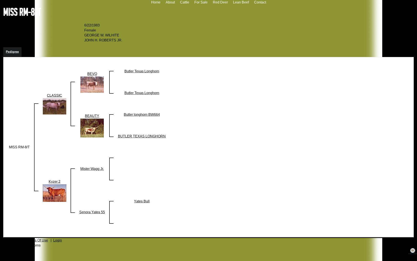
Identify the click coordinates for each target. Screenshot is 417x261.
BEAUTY (92, 116)
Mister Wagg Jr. (92, 169)
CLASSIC (10, 20)
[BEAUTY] (92, 128)
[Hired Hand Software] (412, 254)
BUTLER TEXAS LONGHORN (142, 136)
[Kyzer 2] (54, 193)
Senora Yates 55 (92, 212)
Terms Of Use (37, 240)
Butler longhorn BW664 (142, 114)
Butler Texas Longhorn (141, 71)
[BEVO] (92, 84)
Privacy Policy (11, 240)
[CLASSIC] (54, 106)
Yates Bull (142, 201)
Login (57, 240)
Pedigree (12, 51)
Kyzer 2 (29, 20)
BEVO (92, 74)
